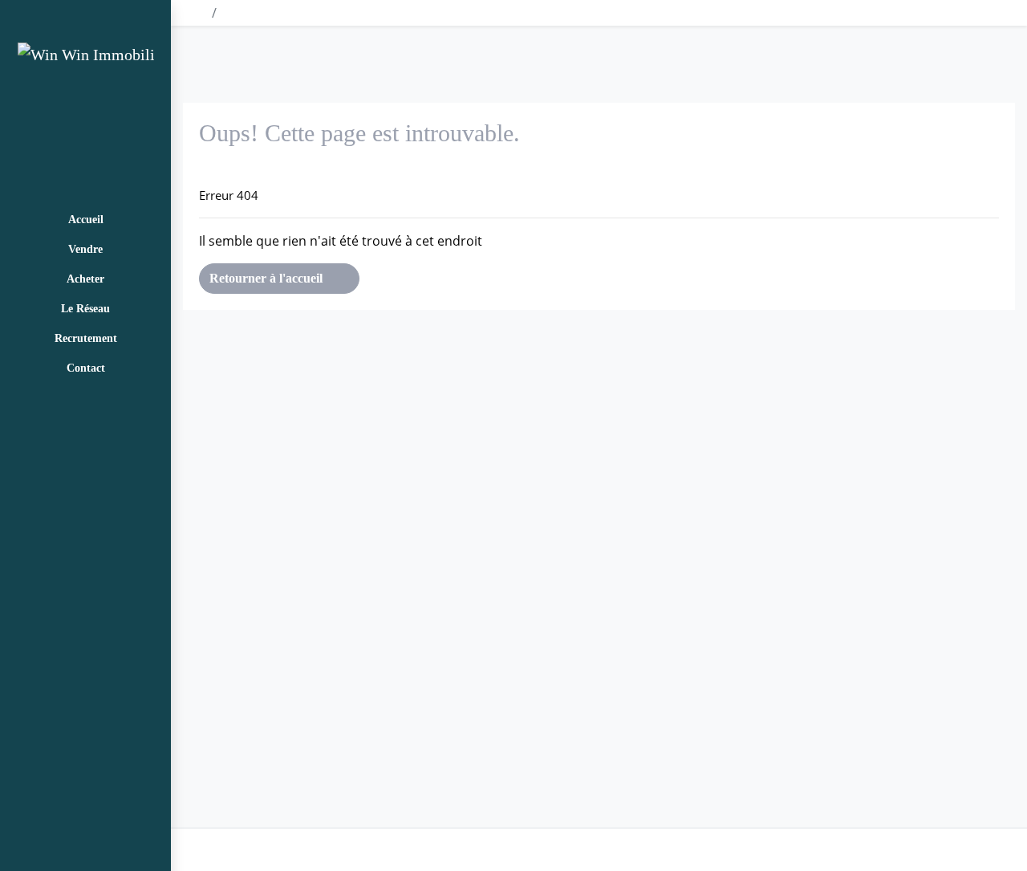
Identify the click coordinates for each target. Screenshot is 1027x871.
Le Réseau (85, 309)
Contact (86, 368)
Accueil (86, 220)
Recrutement (86, 338)
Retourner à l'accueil (267, 278)
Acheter (85, 279)
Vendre (85, 249)
